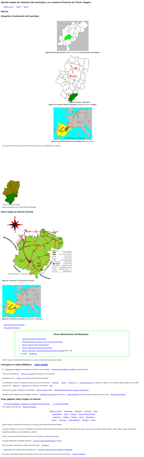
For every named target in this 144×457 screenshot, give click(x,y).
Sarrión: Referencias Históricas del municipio (37, 348)
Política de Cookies (79, 454)
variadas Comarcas (85, 383)
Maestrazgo (68, 411)
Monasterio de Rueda (12, 369)
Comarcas (62, 420)
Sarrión (26, 7)
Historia (73, 417)
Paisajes (73, 414)
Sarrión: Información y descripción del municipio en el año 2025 (43, 351)
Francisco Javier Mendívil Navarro (44, 441)
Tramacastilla (56, 414)
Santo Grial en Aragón (118, 394)
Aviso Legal (7, 449)
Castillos (66, 417)
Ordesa (14, 385)
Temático (85, 420)
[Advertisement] (72, 163)
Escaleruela (33, 354)
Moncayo (25, 385)
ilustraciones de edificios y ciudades (63, 369)
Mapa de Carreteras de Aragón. (14, 325)
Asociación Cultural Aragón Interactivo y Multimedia (55, 449)
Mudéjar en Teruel (55, 411)
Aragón (53, 420)
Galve (66, 414)
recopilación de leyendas (48, 394)
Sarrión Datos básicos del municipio (34, 339)
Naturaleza (56, 417)
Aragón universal (72, 394)
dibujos (19, 378)
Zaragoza (55, 383)
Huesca (71, 383)
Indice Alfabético (74, 420)
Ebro (51, 385)
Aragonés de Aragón (29, 407)
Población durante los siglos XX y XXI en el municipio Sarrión (42, 342)
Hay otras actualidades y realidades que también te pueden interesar (27, 404)
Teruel (18, 7)
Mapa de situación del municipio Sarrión (35, 345)
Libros (81, 417)
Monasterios (90, 417)
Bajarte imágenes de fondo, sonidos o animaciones (72, 390)
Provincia (88, 411)
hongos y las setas (27, 374)
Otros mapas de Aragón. (12, 328)
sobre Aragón (41, 364)
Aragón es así (8, 7)
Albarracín (78, 411)
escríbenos (45, 445)
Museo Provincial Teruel (87, 414)
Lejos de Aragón (41, 390)
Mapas (93, 420)
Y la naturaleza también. (61, 404)
